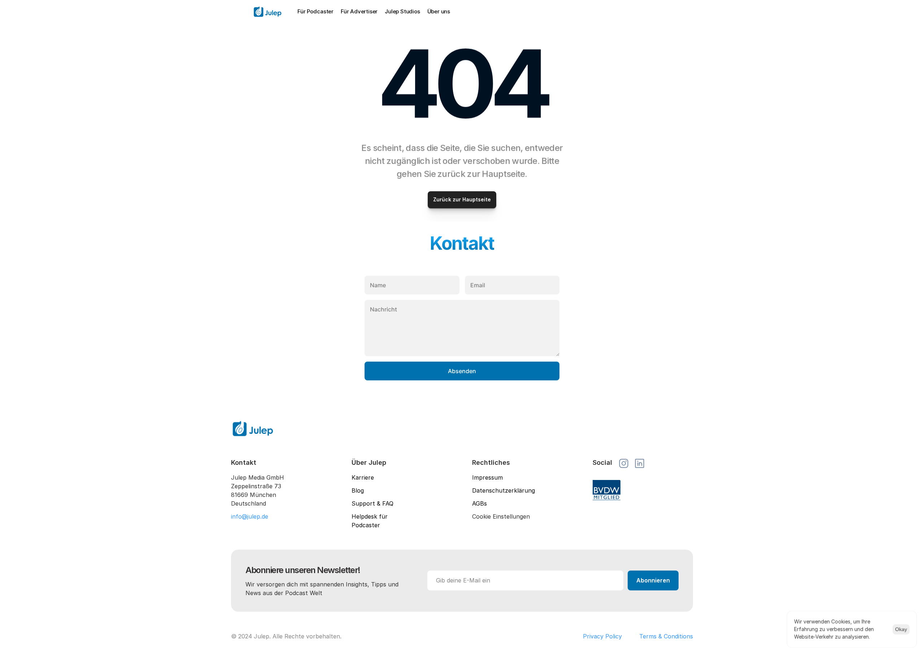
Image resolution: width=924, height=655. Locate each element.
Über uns (438, 11)
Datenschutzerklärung (503, 490)
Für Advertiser (359, 11)
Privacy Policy (602, 636)
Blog (358, 490)
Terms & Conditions (666, 636)
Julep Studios (402, 11)
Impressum (487, 477)
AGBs (479, 503)
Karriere (363, 477)
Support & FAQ (372, 503)
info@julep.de (249, 516)
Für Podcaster (315, 11)
